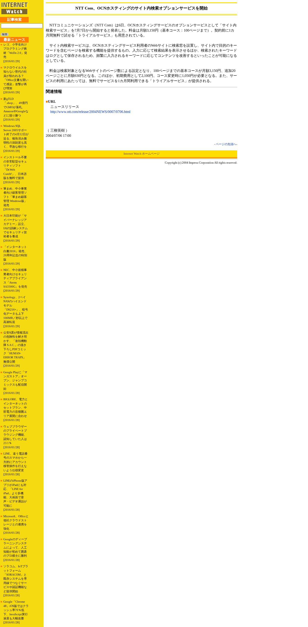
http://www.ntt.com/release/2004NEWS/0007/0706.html (90, 112)
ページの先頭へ (226, 144)
